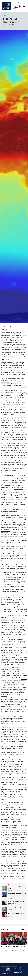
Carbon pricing (12, 704)
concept (3, 619)
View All (23, 929)
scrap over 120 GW (5, 522)
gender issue (4, 832)
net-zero (14, 367)
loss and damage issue (17, 834)
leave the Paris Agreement (17, 424)
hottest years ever (5, 382)
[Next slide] (26, 944)
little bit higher (4, 769)
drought (3, 390)
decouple (8, 736)
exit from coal (11, 527)
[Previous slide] (2, 944)
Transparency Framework (15, 581)
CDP (13, 754)
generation (17, 349)
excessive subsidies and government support (12, 509)
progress (3, 830)
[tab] (10, 961)
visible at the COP (18, 489)
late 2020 (13, 475)
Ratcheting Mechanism (14, 586)
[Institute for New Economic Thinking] (12, 6)
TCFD (16, 754)
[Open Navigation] (24, 6)
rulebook (13, 564)
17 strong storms (10, 383)
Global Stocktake (13, 572)
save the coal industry (12, 504)
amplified (22, 394)
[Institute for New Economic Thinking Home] (12, 972)
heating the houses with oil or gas (9, 356)
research (21, 761)
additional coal (20, 784)
